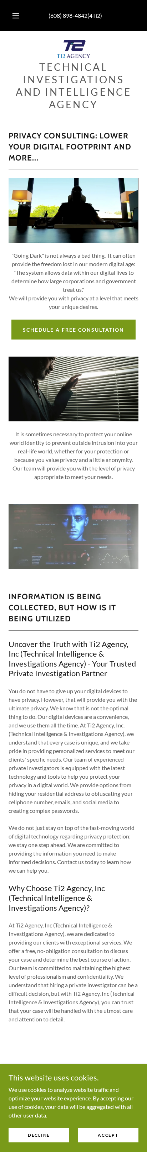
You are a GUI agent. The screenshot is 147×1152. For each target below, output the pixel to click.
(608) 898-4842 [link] (68, 15)
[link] (73, 49)
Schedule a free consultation (73, 330)
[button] (16, 16)
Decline (39, 1135)
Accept (108, 1135)
